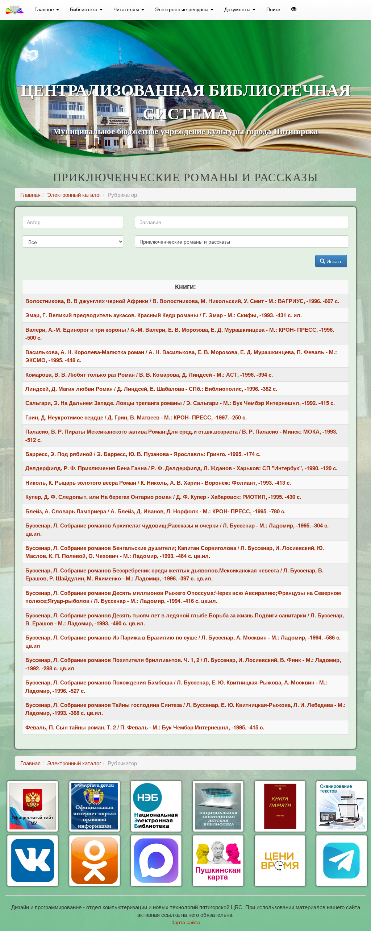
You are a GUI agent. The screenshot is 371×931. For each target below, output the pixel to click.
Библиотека (84, 9)
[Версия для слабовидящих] (294, 9)
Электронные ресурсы (182, 9)
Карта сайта (185, 922)
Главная (30, 194)
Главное (44, 9)
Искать (333, 261)
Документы (238, 9)
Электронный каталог (74, 194)
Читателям (127, 9)
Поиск (273, 9)
